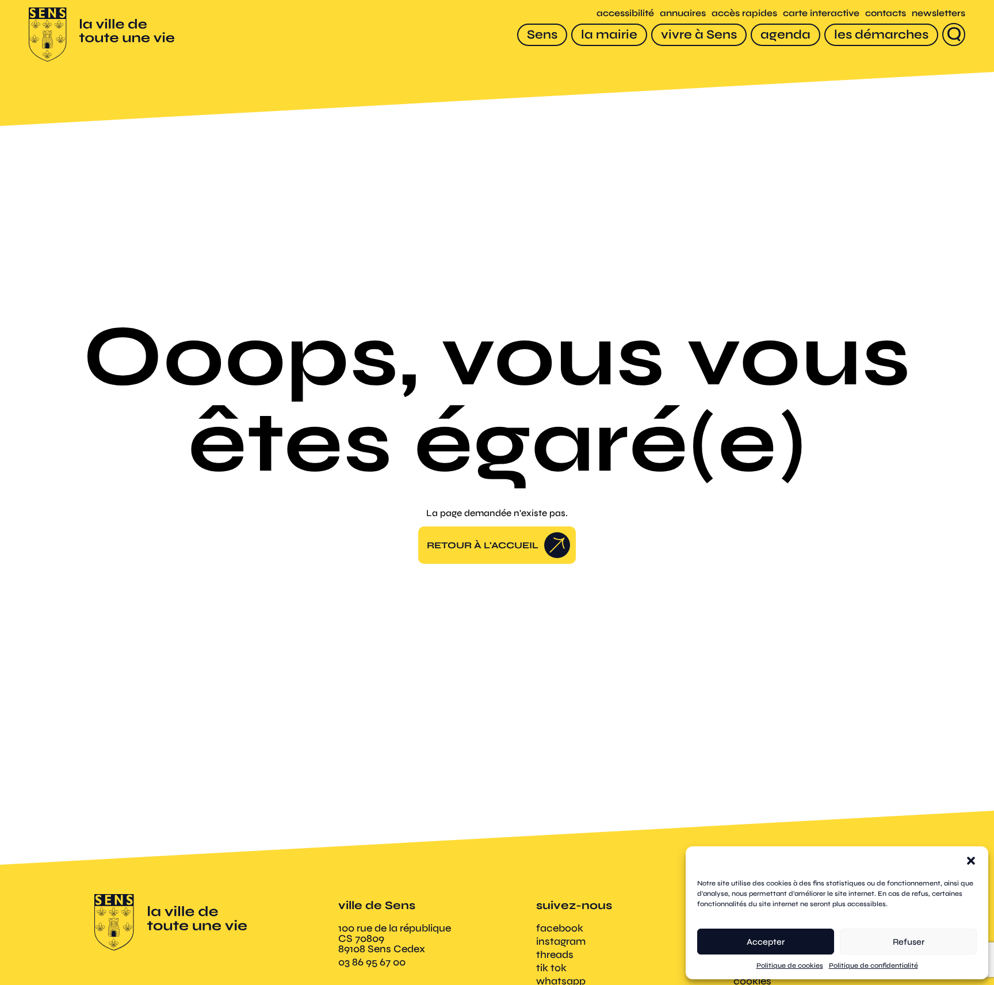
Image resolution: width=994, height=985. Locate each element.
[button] (971, 860)
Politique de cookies (789, 965)
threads (555, 954)
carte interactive (821, 12)
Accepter (766, 942)
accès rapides (744, 12)
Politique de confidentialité (873, 965)
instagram (561, 941)
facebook (559, 928)
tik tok (551, 967)
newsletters (938, 12)
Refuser (908, 942)
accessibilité (625, 12)
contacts (885, 12)
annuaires (683, 12)
